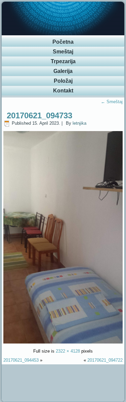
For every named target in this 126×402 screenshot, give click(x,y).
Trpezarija (63, 61)
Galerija (63, 71)
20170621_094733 (39, 115)
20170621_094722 (105, 360)
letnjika (79, 123)
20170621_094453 (21, 360)
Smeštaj (63, 51)
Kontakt (63, 90)
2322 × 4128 (68, 351)
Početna (63, 42)
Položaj (63, 81)
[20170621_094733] (63, 342)
